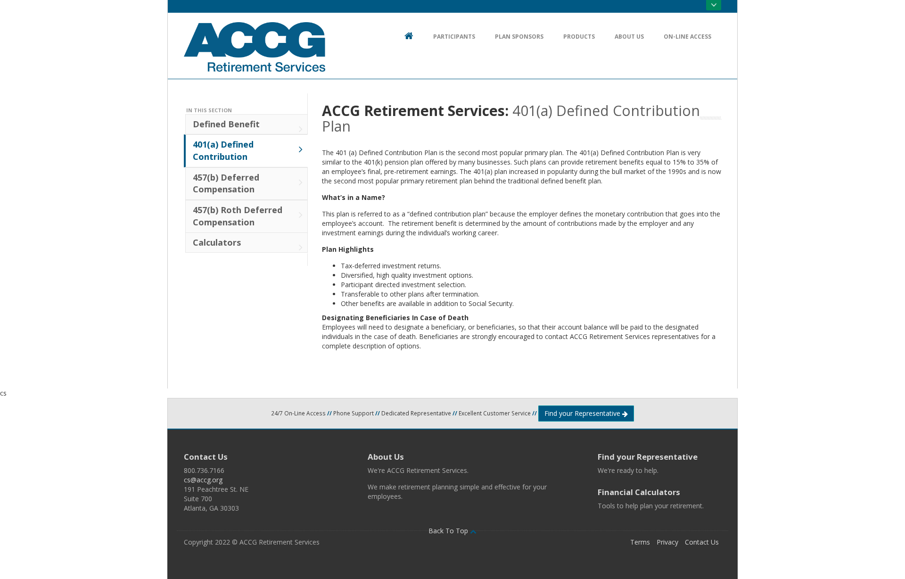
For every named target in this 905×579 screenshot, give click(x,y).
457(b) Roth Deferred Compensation (237, 216)
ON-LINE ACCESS (687, 37)
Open (713, 5)
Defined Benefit (226, 124)
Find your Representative (583, 413)
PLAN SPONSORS (519, 37)
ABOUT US (629, 37)
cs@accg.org (203, 479)
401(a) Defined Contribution (223, 150)
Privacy (667, 542)
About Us (386, 456)
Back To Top (449, 530)
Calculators (217, 242)
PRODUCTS (579, 37)
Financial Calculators (639, 492)
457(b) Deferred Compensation (226, 183)
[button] (452, 551)
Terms (640, 542)
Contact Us (206, 456)
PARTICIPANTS (454, 37)
